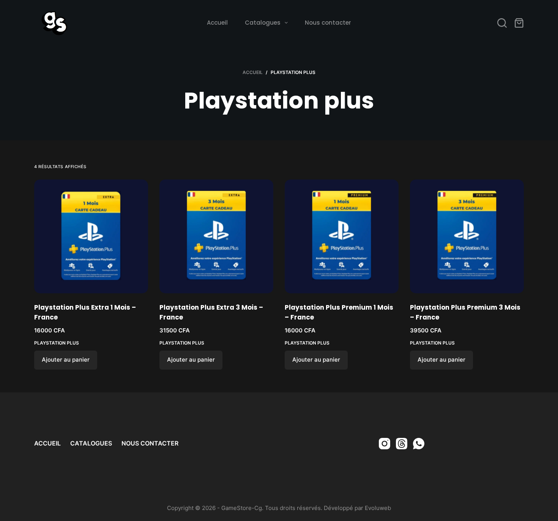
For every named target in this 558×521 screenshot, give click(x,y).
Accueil (217, 23)
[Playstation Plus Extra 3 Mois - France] (216, 236)
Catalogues (263, 23)
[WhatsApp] (418, 443)
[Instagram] (384, 443)
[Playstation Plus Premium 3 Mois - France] (467, 236)
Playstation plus (56, 343)
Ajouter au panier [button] (66, 359)
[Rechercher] (502, 23)
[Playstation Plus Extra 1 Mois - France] (91, 236)
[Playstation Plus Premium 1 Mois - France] (342, 236)
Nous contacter (328, 23)
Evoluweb (378, 508)
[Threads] (401, 443)
